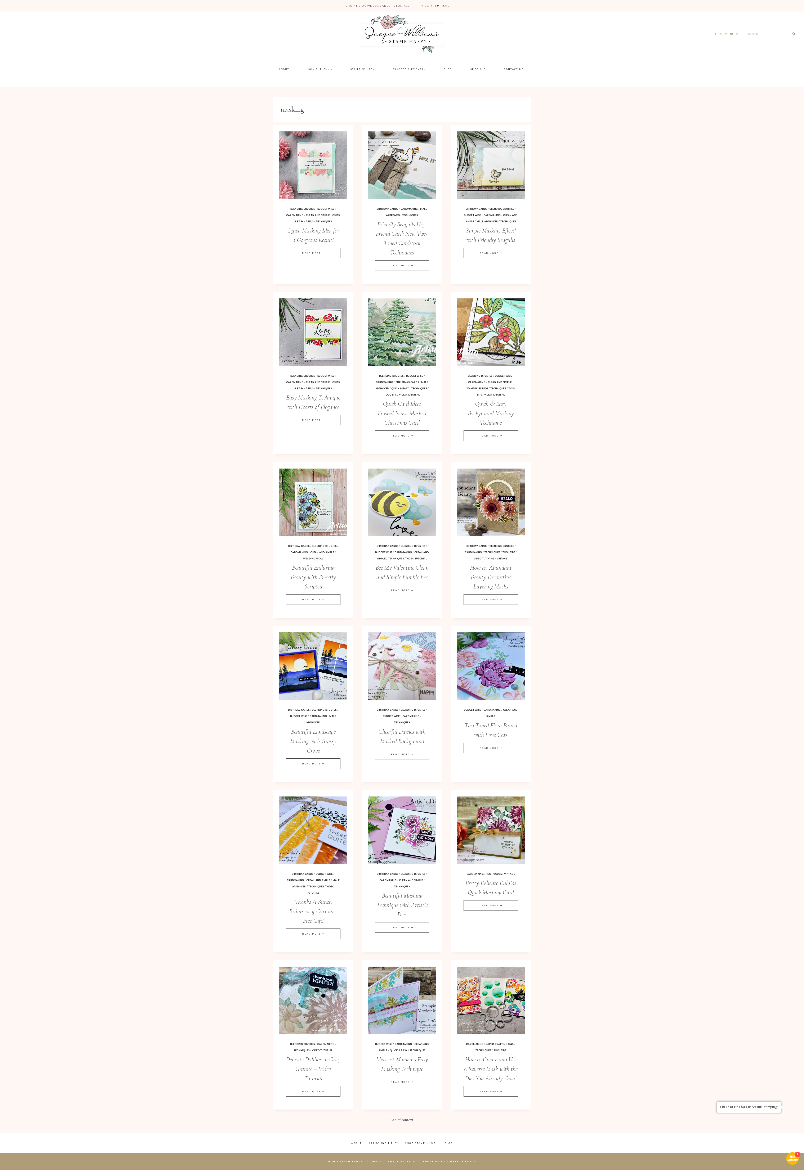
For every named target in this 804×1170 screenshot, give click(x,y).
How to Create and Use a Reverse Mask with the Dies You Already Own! (491, 1069)
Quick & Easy (400, 388)
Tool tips (390, 394)
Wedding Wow (313, 558)
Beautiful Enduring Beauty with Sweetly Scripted (313, 577)
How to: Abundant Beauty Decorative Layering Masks (491, 577)
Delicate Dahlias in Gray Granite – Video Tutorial (313, 1069)
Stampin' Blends (477, 388)
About (284, 69)
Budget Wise (326, 209)
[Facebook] (715, 34)
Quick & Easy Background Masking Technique (491, 413)
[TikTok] (737, 34)
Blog (448, 69)
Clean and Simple (318, 215)
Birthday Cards (387, 209)
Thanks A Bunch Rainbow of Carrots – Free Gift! (313, 911)
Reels (310, 221)
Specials (478, 69)
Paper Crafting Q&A (500, 1044)
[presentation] (313, 165)
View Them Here (435, 5)
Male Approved (487, 221)
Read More (313, 253)
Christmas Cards (407, 382)
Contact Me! (514, 69)
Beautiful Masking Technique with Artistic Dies (402, 905)
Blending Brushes (302, 209)
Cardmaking (294, 215)
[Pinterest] (726, 34)
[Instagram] (720, 34)
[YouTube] (731, 34)
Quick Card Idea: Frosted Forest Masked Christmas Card (402, 413)
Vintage (502, 558)
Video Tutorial (409, 394)
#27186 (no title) (383, 1143)
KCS (473, 1161)
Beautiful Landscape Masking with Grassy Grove (313, 741)
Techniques (324, 221)
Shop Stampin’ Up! (421, 1143)
